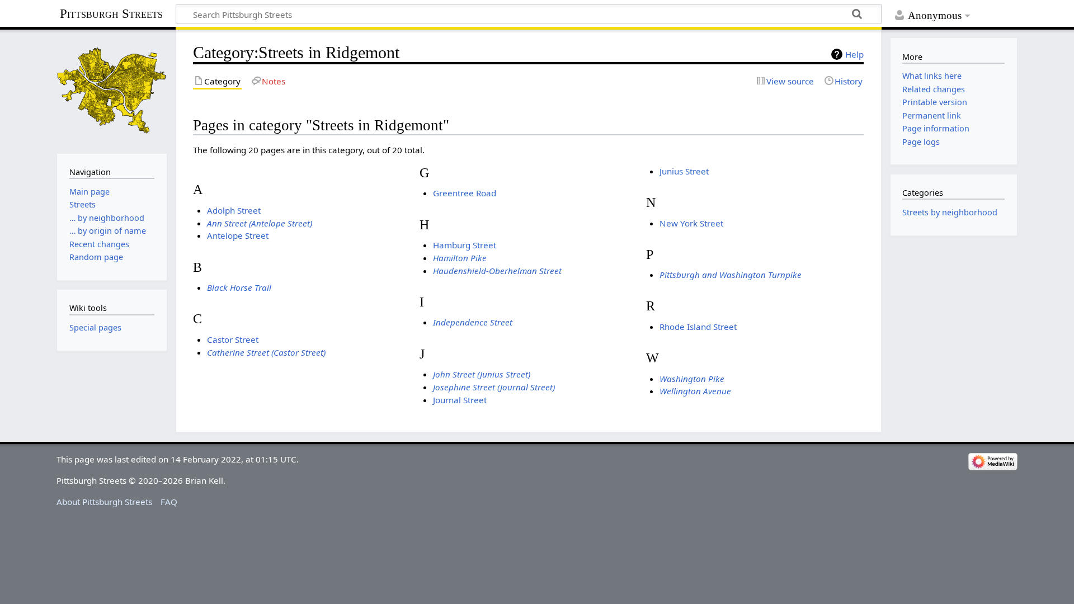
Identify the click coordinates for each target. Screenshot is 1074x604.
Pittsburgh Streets (111, 14)
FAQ (169, 501)
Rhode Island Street (698, 326)
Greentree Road (464, 193)
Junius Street (684, 171)
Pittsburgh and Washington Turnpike (731, 274)
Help (854, 54)
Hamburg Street (464, 245)
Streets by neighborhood (949, 212)
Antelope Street (237, 235)
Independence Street (472, 322)
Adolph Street (234, 210)
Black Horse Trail (239, 287)
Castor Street (232, 339)
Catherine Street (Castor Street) (266, 352)
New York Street (691, 223)
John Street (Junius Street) (481, 374)
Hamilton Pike (460, 257)
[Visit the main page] (111, 90)
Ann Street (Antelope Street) (259, 223)
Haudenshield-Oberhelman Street (497, 270)
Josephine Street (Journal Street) (494, 387)
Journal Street (460, 399)
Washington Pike (692, 378)
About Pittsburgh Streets (104, 501)
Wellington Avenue (695, 391)
